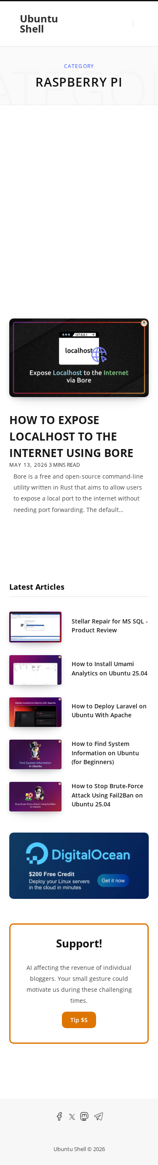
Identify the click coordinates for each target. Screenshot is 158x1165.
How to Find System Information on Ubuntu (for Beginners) (105, 753)
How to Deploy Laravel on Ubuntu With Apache (109, 710)
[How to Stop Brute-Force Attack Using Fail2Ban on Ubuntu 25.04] (40, 796)
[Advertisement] (79, 212)
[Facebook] (59, 1119)
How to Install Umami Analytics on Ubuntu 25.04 (109, 668)
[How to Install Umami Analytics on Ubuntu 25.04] (40, 670)
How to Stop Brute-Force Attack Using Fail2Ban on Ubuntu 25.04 (107, 795)
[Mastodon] (84, 1119)
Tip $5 (79, 1020)
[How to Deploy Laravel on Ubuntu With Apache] (40, 712)
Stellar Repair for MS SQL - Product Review (110, 625)
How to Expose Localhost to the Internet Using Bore (71, 436)
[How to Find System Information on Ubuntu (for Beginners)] (40, 754)
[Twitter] (72, 1118)
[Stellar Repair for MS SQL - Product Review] (40, 627)
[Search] (137, 23)
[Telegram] (99, 1119)
